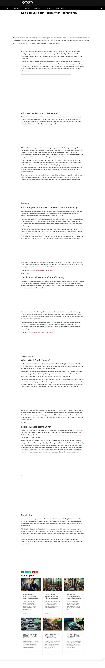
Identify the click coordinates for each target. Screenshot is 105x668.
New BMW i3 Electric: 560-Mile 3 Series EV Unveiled (30, 636)
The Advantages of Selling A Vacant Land (40, 332)
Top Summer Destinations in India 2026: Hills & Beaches (74, 596)
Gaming (27, 8)
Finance (47, 8)
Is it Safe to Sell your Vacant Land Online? (41, 270)
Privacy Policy (59, 8)
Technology (16, 8)
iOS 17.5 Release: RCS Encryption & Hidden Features (74, 636)
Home (6, 8)
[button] (101, 8)
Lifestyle (37, 8)
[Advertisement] (52, 26)
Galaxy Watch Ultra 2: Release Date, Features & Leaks (52, 636)
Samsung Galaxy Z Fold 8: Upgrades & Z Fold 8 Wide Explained (30, 596)
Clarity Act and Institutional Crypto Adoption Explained (51, 596)
